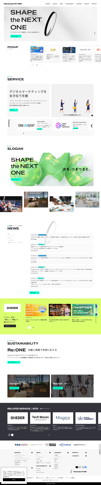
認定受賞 (56, 464)
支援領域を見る (17, 462)
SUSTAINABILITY (69, 3)
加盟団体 (56, 466)
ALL (8, 233)
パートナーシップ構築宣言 (70, 477)
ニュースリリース (11, 235)
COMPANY (79, 3)
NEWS (61, 3)
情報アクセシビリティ (40, 477)
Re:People (38, 470)
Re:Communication (40, 472)
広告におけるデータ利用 (47, 480)
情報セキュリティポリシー (51, 477)
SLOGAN (55, 3)
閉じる (14, 479)
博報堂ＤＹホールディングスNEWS (43, 462)
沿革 (55, 460)
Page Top (99, 452)
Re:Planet (38, 468)
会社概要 (56, 455)
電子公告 (56, 468)
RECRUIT (86, 3)
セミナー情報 (10, 240)
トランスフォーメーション (19, 455)
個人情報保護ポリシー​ (30, 477)
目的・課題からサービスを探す (20, 460)
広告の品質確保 (60, 477)
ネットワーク (57, 462)
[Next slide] (33, 65)
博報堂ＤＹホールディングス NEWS (14, 242)
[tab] (23, 133)
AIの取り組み (17, 464)
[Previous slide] (30, 65)
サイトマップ (55, 480)
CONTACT (94, 3)
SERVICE (47, 3)
